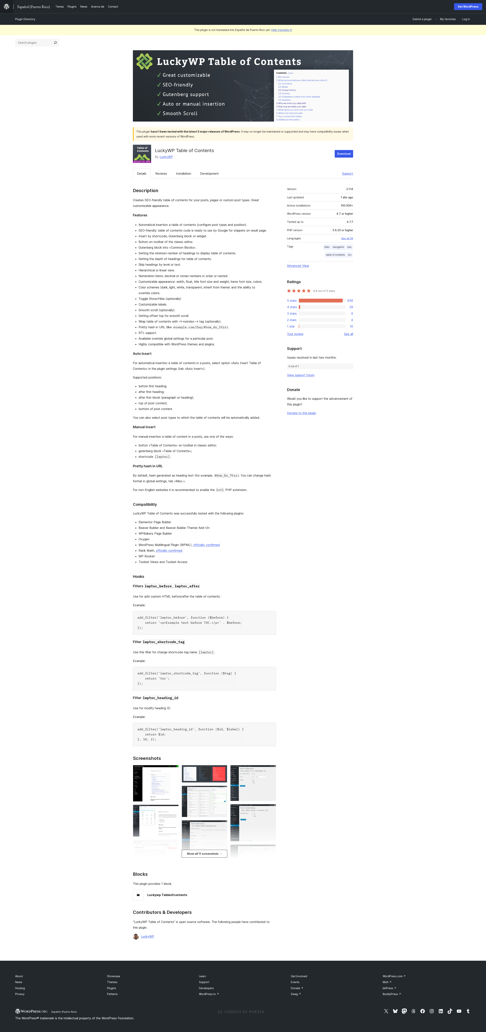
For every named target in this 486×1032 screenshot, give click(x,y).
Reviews (161, 173)
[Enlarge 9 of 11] (271, 770)
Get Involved (299, 976)
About (19, 976)
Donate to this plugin (301, 413)
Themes (112, 982)
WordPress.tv (209, 994)
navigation (338, 247)
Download (344, 153)
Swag (296, 994)
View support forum (300, 375)
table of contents (335, 254)
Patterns (112, 994)
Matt (387, 982)
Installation (183, 173)
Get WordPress (468, 6)
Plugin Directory (25, 19)
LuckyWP (166, 157)
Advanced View (298, 266)
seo (349, 247)
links (327, 247)
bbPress (389, 988)
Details (141, 173)
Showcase (113, 976)
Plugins (111, 988)
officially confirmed (206, 545)
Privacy (19, 994)
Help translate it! (281, 29)
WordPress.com (394, 976)
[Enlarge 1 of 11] (173, 770)
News (18, 982)
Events (295, 982)
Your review (295, 334)
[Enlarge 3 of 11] (173, 845)
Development (209, 173)
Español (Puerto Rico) (64, 1011)
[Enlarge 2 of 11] (173, 810)
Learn (202, 976)
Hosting (20, 988)
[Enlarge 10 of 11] (271, 809)
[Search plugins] (55, 42)
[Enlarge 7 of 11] (222, 825)
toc (350, 254)
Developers (206, 988)
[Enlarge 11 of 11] (271, 849)
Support (347, 173)
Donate (297, 988)
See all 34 (347, 238)
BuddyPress (392, 994)
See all (348, 334)
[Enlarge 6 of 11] (222, 791)
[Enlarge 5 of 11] (222, 770)
